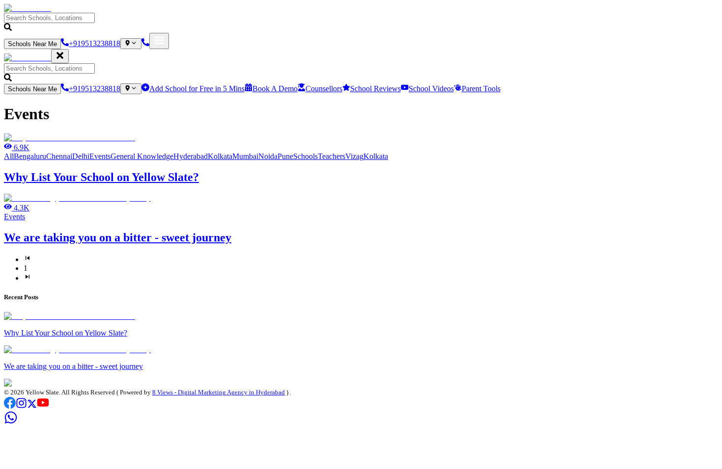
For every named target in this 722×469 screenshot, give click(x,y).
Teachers (331, 156)
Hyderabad (190, 156)
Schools (305, 156)
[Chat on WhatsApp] (11, 421)
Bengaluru (30, 156)
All (9, 156)
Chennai (59, 156)
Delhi (80, 156)
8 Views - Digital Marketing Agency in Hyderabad (218, 392)
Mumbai (245, 156)
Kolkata (220, 156)
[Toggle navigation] (159, 41)
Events (100, 156)
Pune (285, 156)
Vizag (354, 156)
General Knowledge (142, 156)
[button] (361, 23)
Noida (268, 156)
